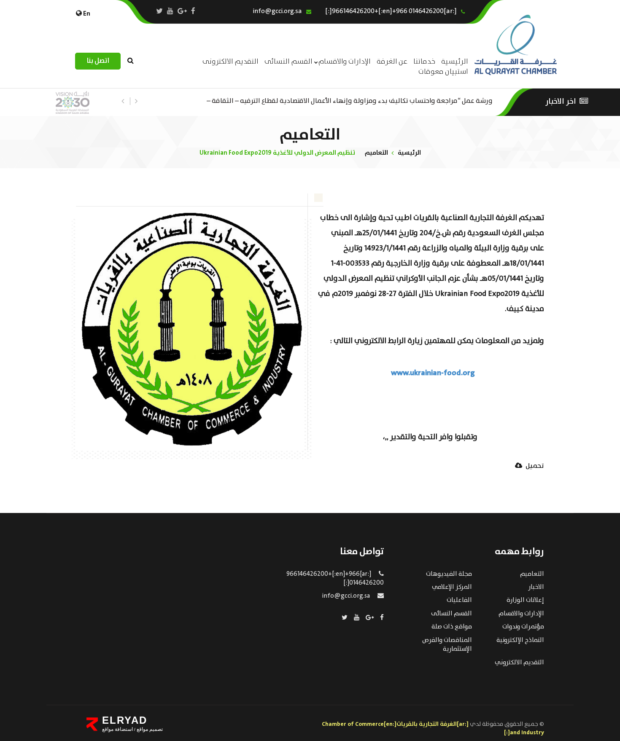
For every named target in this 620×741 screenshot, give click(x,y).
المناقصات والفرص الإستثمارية (447, 644)
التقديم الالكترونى (230, 61)
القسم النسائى (288, 61)
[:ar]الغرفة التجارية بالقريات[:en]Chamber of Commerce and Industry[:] (433, 728)
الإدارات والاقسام (344, 61)
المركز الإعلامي (452, 587)
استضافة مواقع (117, 729)
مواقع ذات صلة (451, 627)
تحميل (534, 466)
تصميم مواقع (149, 729)
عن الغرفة (392, 61)
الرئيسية (409, 152)
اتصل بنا (97, 61)
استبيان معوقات (443, 72)
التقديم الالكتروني (519, 663)
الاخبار (536, 587)
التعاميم (376, 152)
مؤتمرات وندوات (523, 627)
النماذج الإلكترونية (520, 640)
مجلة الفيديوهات (449, 574)
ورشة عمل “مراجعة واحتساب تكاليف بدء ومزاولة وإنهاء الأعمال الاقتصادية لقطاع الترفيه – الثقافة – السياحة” (349, 100)
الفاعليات (459, 600)
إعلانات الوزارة (525, 600)
